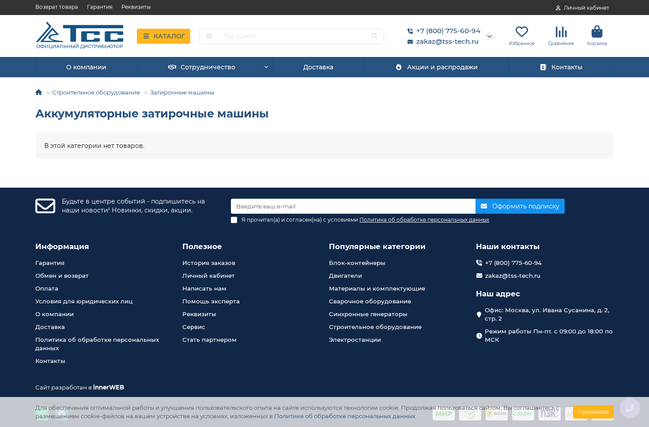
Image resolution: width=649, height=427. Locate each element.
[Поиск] (374, 36)
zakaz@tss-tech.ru (447, 41)
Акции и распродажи (442, 67)
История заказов (208, 262)
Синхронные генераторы (368, 313)
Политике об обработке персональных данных (344, 415)
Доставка (318, 67)
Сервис (193, 326)
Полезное (202, 246)
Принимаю (593, 411)
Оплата (46, 288)
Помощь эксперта (211, 301)
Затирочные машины (182, 92)
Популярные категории (377, 246)
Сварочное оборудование (370, 301)
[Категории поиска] (209, 36)
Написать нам (204, 288)
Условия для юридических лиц (83, 301)
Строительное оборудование (96, 92)
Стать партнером (209, 339)
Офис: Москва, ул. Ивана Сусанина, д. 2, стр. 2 (547, 314)
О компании (86, 67)
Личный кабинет (208, 275)
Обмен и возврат (62, 275)
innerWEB (108, 387)
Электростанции (355, 339)
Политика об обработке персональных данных (97, 343)
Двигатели (345, 275)
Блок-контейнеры (357, 262)
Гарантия (100, 7)
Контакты (566, 67)
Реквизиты (136, 7)
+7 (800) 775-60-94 (448, 30)
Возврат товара (56, 7)
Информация (62, 246)
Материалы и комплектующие (377, 288)
